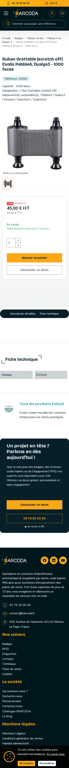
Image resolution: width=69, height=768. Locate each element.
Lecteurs (8, 659)
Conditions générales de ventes (22, 738)
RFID (5, 649)
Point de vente (12, 669)
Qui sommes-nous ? (15, 691)
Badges (7, 644)
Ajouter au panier (34, 258)
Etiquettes (9, 654)
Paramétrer (47, 763)
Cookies (7, 674)
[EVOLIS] (8, 408)
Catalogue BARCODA (16, 711)
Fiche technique (49, 313)
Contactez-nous (12, 696)
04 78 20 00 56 (34, 518)
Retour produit (11, 701)
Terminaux (9, 664)
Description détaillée (23, 313)
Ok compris (26, 763)
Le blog (7, 716)
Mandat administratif (15, 743)
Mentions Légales (14, 733)
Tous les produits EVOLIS (42, 404)
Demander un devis (34, 270)
